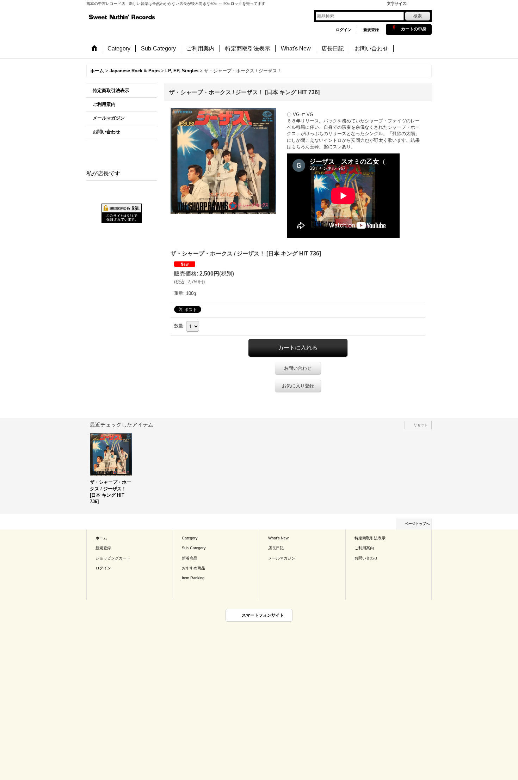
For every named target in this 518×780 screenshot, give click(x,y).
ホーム (101, 538)
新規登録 (371, 30)
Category (190, 538)
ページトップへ (417, 524)
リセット (421, 425)
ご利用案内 (104, 104)
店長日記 (276, 548)
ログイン (343, 30)
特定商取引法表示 (111, 90)
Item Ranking (193, 578)
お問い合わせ (106, 131)
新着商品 (189, 558)
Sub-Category (194, 548)
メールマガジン (109, 118)
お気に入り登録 (298, 385)
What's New (278, 538)
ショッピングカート (112, 558)
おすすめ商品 (193, 568)
